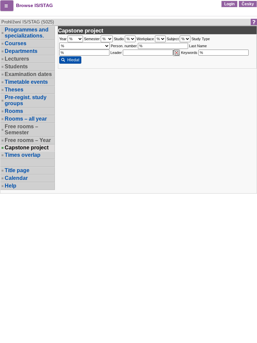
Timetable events (26, 82)
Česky (248, 4)
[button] (7, 5)
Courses (15, 43)
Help (10, 186)
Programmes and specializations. (27, 33)
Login (229, 4)
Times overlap (22, 155)
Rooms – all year (26, 119)
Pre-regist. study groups (26, 100)
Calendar (16, 178)
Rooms (14, 111)
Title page (17, 170)
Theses (14, 89)
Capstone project (27, 148)
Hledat (73, 60)
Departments (21, 51)
